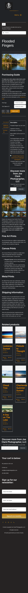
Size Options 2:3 (5, 106)
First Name (4, 488)
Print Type (4, 102)
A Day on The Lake (6, 417)
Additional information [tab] (5, 126)
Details (10, 357)
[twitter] (6, 522)
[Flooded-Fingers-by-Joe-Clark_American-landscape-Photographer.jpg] (14, 54)
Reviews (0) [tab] (5, 131)
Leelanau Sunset (7, 347)
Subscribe (21, 189)
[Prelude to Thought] (20, 335)
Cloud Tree (6, 386)
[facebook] (3, 522)
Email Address (6, 505)
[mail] (11, 522)
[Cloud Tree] (7, 374)
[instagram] (8, 522)
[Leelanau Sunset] (7, 335)
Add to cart (15, 111)
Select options (5, 358)
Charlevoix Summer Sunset (21, 388)
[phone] (14, 522)
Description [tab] (5, 122)
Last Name (4, 496)
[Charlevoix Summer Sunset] (20, 374)
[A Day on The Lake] (7, 408)
